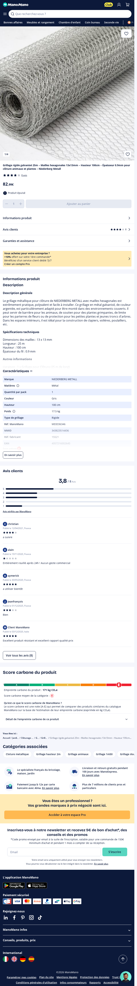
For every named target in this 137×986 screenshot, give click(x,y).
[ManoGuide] (125, 977)
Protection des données (94, 977)
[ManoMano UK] (14, 959)
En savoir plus (101, 863)
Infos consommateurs (73, 982)
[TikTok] (40, 917)
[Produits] (5, 14)
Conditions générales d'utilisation (36, 982)
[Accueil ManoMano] (52, 5)
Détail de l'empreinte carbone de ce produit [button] (32, 719)
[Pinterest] (23, 917)
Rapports (95, 982)
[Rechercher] (12, 13)
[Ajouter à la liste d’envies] (127, 154)
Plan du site (46, 977)
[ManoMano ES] (31, 959)
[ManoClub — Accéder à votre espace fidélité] (108, 5)
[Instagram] (31, 917)
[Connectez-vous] (119, 5)
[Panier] (127, 5)
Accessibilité (110, 982)
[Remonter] (123, 959)
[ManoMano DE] (23, 959)
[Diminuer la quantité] (6, 204)
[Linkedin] (6, 917)
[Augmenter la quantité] (20, 204)
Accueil (6, 737)
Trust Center (120, 977)
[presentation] (126, 719)
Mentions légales (67, 977)
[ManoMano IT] (6, 959)
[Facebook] (14, 917)
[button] (17, 385)
